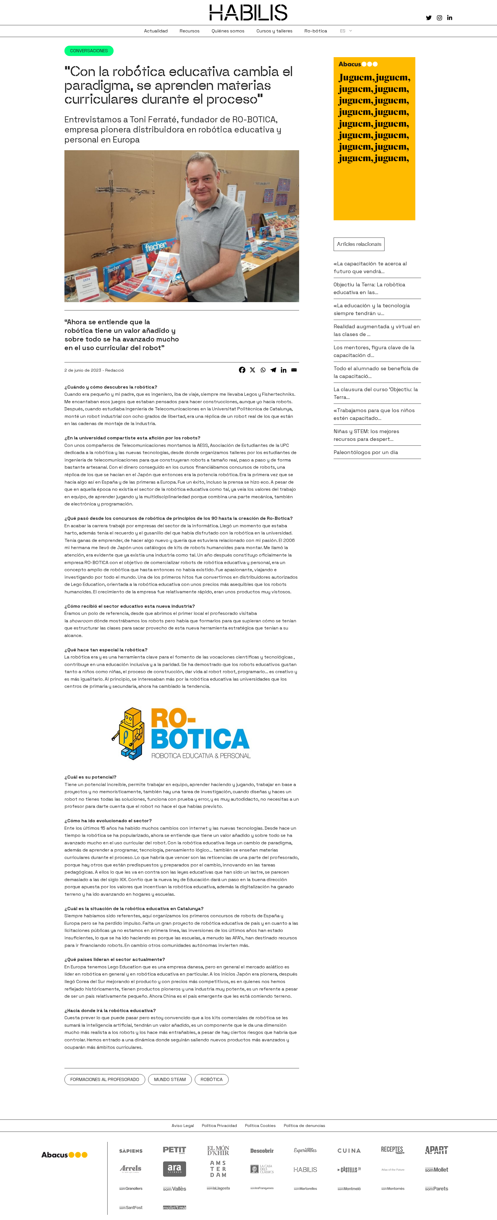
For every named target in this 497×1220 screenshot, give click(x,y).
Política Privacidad (219, 1125)
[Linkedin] (283, 370)
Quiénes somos (228, 31)
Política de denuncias (304, 1125)
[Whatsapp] (262, 370)
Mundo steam (170, 1079)
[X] (252, 370)
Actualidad (156, 31)
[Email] (294, 370)
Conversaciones (89, 51)
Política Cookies (260, 1125)
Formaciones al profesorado (104, 1079)
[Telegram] (273, 370)
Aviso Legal (183, 1125)
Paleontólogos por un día (366, 452)
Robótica (212, 1079)
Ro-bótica (316, 31)
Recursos (190, 31)
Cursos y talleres (275, 31)
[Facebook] (242, 370)
